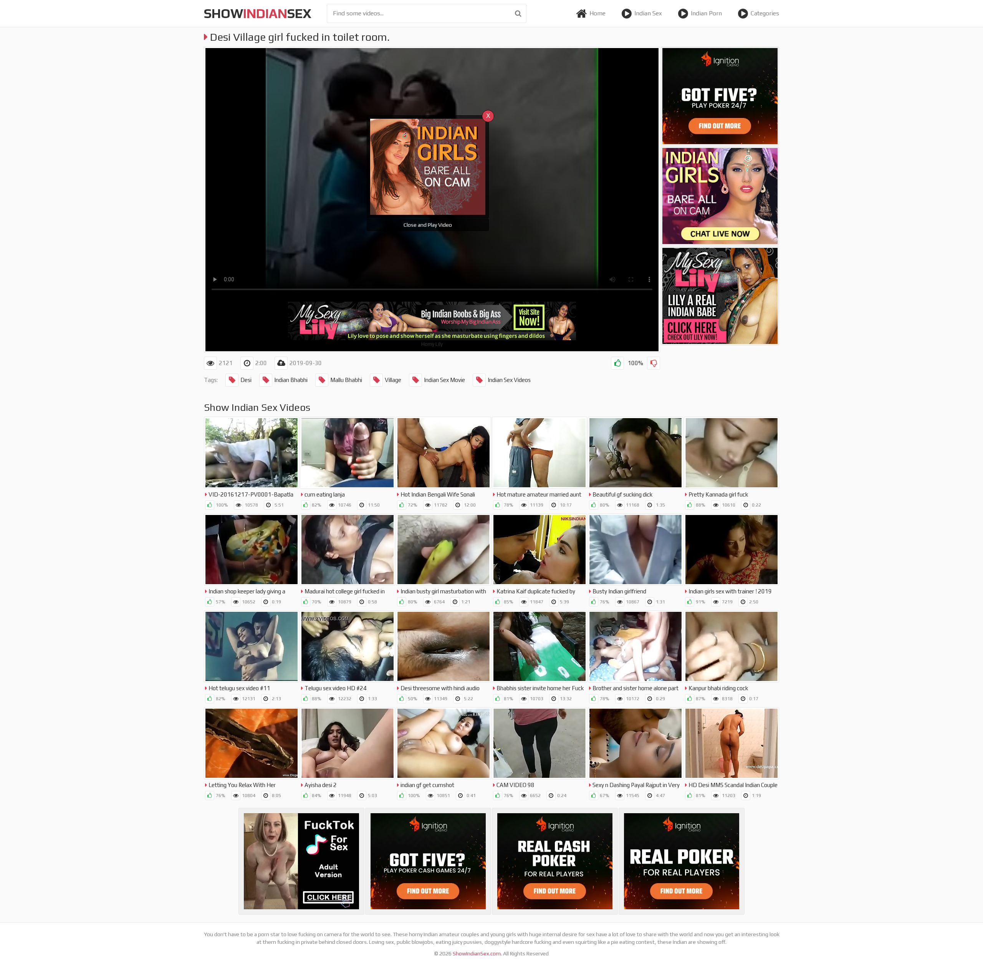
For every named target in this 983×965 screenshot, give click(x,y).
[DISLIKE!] (653, 363)
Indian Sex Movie (444, 380)
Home (597, 13)
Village (393, 380)
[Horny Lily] (720, 296)
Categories (765, 13)
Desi (246, 380)
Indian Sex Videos (509, 380)
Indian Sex (648, 13)
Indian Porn (706, 13)
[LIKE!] (617, 363)
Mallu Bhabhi (346, 380)
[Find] (518, 13)
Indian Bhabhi (291, 380)
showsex (257, 13)
